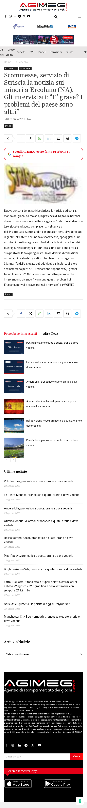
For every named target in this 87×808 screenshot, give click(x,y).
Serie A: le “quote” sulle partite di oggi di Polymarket (37, 606)
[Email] (58, 141)
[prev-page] (6, 462)
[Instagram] (10, 16)
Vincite (21, 54)
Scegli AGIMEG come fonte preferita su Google (41, 156)
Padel (42, 54)
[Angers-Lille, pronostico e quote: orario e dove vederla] (14, 389)
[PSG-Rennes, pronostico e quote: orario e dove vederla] (14, 350)
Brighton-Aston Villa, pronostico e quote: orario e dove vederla (43, 571)
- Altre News (49, 336)
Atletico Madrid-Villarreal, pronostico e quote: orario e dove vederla (41, 525)
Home (7, 64)
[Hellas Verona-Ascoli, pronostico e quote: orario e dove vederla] (14, 428)
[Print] (67, 141)
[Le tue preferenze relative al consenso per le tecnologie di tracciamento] (80, 801)
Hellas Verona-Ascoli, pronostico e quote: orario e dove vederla (38, 542)
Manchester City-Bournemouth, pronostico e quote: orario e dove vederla (42, 621)
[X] (24, 16)
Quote (69, 54)
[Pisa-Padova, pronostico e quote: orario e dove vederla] (14, 450)
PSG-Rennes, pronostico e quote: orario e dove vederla (38, 483)
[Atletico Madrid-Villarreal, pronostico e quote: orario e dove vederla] (14, 408)
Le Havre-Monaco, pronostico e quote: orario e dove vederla (42, 497)
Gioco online (10, 54)
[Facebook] (5, 16)
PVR (32, 54)
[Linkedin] (15, 16)
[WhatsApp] (39, 141)
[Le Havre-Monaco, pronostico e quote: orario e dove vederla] (14, 369)
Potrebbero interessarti (20, 336)
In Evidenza (21, 64)
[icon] (24, 790)
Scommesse (25, 70)
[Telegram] (19, 16)
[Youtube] (29, 16)
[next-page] (13, 462)
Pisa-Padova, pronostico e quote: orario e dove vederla (38, 558)
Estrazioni (56, 54)
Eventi (8, 128)
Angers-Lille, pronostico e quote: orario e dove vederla (38, 510)
